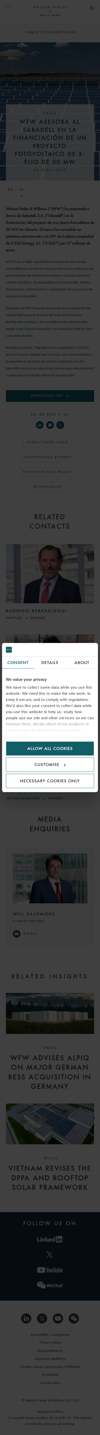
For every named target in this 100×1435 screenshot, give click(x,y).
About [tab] (82, 662)
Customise (47, 764)
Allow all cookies (50, 748)
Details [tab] (50, 662)
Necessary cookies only (50, 780)
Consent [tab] (18, 662)
